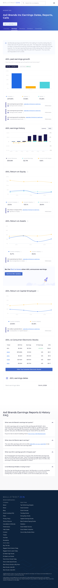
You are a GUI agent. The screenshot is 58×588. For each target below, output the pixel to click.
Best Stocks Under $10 (9, 570)
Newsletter (6, 540)
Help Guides (6, 529)
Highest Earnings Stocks (26, 518)
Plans (4, 516)
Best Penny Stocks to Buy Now (11, 564)
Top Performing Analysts (26, 505)
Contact (5, 532)
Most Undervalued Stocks (10, 561)
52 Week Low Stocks (8, 556)
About (4, 505)
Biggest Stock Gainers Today (10, 548)
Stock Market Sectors (26, 526)
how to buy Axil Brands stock (36, 433)
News (4, 507)
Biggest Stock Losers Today (10, 551)
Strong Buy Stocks (25, 516)
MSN (8, 363)
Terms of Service (7, 521)
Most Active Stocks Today (10, 559)
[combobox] (33, 3)
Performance (6, 526)
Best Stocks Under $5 (8, 567)
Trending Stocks (24, 513)
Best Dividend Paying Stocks (28, 521)
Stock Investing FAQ (8, 513)
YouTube (5, 537)
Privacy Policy (6, 518)
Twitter (5, 535)
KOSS (8, 352)
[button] (29, 422)
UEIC (8, 356)
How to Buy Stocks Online (27, 532)
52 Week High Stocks (8, 553)
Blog (4, 510)
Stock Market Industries (26, 529)
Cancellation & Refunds (9, 524)
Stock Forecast (24, 510)
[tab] (6, 29)
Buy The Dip (6, 545)
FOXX (8, 359)
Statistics (22, 524)
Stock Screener (24, 507)
